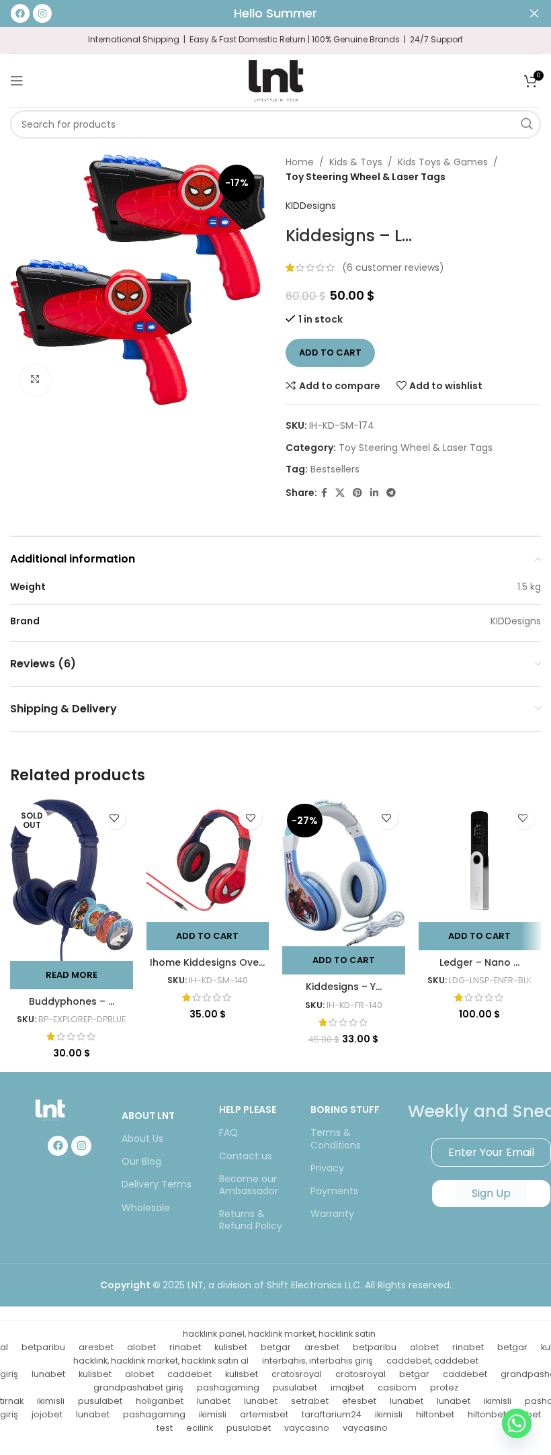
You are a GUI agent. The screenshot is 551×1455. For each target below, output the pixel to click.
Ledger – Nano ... (479, 962)
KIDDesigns (311, 205)
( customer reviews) (393, 267)
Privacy (327, 1168)
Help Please (247, 1109)
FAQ (228, 1132)
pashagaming (228, 1387)
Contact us (245, 1156)
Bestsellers (334, 469)
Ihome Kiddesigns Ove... (207, 962)
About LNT (148, 1115)
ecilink (199, 1427)
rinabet (185, 1347)
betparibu (43, 1347)
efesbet (359, 1401)
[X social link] (340, 493)
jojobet (47, 1414)
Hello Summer (275, 13)
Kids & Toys (355, 162)
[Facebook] (58, 1146)
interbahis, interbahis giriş (317, 1360)
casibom (397, 1387)
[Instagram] (81, 1146)
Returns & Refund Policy (250, 1220)
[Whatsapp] (517, 1423)
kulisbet (230, 1347)
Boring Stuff (345, 1109)
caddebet (189, 1374)
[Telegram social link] (391, 493)
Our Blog (141, 1161)
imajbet (347, 1387)
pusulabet (295, 1387)
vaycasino (306, 1427)
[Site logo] (275, 79)
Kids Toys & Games (443, 162)
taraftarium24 (332, 1414)
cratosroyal (296, 1374)
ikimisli (51, 1401)
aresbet (96, 1347)
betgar (276, 1347)
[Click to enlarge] (35, 380)
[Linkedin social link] (374, 493)
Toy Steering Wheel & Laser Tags (366, 176)
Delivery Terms (157, 1184)
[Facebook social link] (324, 493)
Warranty (332, 1213)
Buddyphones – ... (71, 1001)
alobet (141, 1347)
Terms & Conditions (335, 1138)
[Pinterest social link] (357, 493)
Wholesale (146, 1207)
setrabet (310, 1401)
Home (300, 162)
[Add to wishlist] (114, 817)
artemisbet (264, 1414)
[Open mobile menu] (16, 80)
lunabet (48, 1374)
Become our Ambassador (248, 1185)
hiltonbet (435, 1414)
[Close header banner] (534, 13)
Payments (334, 1191)
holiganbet (159, 1401)
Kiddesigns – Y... (344, 986)
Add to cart (330, 352)
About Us (142, 1138)
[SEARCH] (527, 124)
